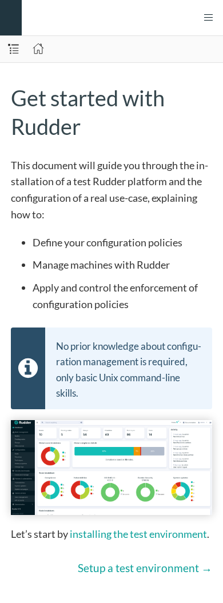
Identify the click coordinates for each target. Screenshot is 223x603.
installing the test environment (138, 534)
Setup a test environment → (145, 567)
